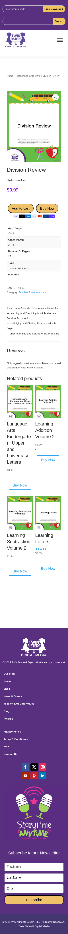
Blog (6, 711)
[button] (55, 97)
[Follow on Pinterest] (34, 775)
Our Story (9, 673)
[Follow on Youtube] (25, 775)
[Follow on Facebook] (25, 767)
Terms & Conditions (16, 739)
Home (10, 75)
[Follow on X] (34, 767)
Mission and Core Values (19, 703)
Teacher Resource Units (27, 75)
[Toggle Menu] (60, 40)
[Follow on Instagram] (42, 767)
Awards (8, 718)
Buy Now (47, 208)
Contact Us (10, 754)
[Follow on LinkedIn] (42, 775)
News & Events (13, 696)
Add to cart (21, 208)
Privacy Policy (12, 731)
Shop (7, 688)
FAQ (6, 746)
